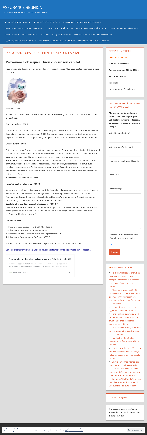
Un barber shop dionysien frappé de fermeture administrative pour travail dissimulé (125, 331)
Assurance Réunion (22, 7)
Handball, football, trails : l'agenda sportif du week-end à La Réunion (124, 341)
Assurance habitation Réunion (19, 40)
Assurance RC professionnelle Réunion (23, 28)
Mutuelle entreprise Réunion (89, 28)
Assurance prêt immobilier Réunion (55, 40)
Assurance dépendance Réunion (20, 34)
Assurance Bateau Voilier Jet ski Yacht (91, 34)
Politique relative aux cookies (74, 431)
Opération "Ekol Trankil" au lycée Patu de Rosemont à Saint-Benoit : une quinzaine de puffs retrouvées (125, 382)
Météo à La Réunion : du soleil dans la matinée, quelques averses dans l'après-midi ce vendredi (124, 372)
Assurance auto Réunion (16, 22)
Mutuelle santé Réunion (59, 28)
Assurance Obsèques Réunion (54, 34)
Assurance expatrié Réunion (122, 28)
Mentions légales (119, 397)
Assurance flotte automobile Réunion (81, 22)
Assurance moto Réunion (45, 22)
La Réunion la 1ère (121, 267)
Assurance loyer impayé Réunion (93, 40)
